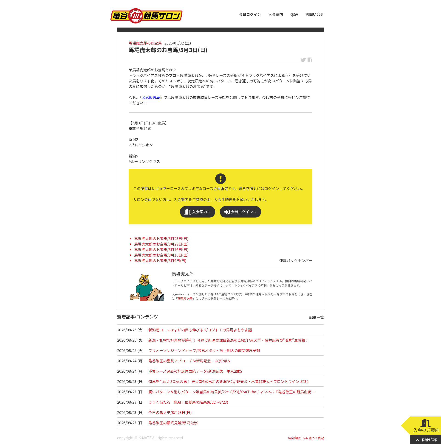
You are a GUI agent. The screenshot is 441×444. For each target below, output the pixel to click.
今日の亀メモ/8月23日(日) (170, 412)
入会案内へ (201, 211)
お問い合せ (314, 14)
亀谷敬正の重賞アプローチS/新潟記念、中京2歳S (189, 360)
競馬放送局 (150, 97)
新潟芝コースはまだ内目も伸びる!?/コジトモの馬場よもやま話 (200, 329)
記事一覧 (316, 317)
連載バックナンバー (295, 260)
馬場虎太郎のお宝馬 (145, 43)
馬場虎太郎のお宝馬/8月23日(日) (161, 238)
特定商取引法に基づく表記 (306, 438)
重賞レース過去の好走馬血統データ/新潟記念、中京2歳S (195, 371)
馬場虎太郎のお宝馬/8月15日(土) (161, 255)
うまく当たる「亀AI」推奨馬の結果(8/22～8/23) (188, 402)
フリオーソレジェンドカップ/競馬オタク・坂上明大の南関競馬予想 (204, 350)
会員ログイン (250, 14)
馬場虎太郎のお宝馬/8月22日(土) (161, 244)
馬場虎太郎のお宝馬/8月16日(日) (161, 249)
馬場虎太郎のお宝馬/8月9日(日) (160, 260)
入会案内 (275, 14)
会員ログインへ (243, 211)
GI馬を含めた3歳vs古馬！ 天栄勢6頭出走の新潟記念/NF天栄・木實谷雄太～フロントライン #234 (228, 381)
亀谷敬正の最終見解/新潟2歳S (173, 422)
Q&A (294, 14)
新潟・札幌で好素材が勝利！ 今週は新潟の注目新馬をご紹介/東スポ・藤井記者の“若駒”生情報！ (228, 340)
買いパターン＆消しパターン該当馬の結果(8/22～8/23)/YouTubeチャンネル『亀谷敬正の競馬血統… (231, 391)
